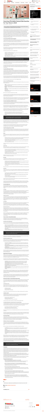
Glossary (37, 2)
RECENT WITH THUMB (33, 34)
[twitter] (33, 1)
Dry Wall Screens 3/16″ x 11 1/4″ (7, 399)
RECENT (31, 47)
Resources (27, 2)
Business (9, 19)
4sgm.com (34, 2)
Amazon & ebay (22, 2)
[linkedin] (30, 406)
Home (4, 19)
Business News (8, 2)
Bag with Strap (27, 399)
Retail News (12, 2)
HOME (4, 2)
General (30, 2)
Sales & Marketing (17, 2)
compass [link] (9, 35)
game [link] (18, 79)
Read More (37, 93)
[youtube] (32, 1)
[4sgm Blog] (9, 1)
